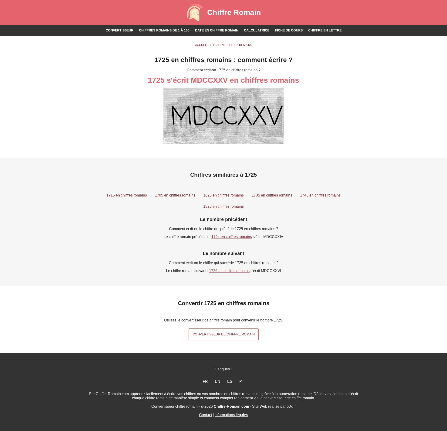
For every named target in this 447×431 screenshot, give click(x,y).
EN (217, 381)
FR (205, 381)
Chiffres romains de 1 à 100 (164, 30)
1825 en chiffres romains (223, 206)
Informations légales (231, 415)
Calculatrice (256, 30)
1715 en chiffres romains (126, 195)
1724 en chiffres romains (231, 237)
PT (241, 381)
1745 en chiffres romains (320, 195)
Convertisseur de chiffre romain (224, 334)
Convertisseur (119, 30)
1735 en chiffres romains (272, 195)
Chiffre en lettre (325, 30)
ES (229, 381)
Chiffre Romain (234, 12)
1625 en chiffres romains (223, 195)
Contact (205, 415)
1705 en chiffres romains (175, 195)
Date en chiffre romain (216, 30)
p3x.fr (291, 406)
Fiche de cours (289, 30)
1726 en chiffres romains (229, 271)
